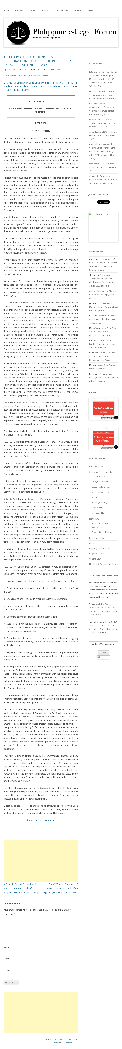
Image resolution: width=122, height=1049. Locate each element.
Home (6, 10)
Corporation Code (97, 607)
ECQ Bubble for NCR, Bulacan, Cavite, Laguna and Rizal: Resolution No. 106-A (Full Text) (102, 95)
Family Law (94, 518)
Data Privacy (95, 614)
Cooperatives (98, 507)
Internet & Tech (96, 543)
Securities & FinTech (101, 486)
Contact (46, 10)
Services (22, 69)
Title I (47, 82)
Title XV (7, 89)
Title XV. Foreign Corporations (41, 820)
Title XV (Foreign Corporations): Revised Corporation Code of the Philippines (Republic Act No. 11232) (59, 888)
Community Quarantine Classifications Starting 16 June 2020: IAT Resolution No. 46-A (103, 180)
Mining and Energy (100, 512)
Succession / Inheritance (103, 532)
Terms (90, 10)
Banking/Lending (99, 502)
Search (77, 10)
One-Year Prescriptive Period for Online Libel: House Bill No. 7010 (102, 167)
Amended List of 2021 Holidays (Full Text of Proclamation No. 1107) (103, 135)
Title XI (48, 86)
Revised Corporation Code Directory (26, 82)
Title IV (69, 82)
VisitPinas (58, 1039)
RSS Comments (67, 1043)
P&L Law (11, 69)
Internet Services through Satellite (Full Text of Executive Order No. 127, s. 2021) (102, 123)
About (32, 10)
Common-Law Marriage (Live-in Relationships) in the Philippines (103, 294)
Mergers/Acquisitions (101, 492)
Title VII (17, 86)
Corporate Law (52, 69)
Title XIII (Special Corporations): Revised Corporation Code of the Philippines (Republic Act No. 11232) (21, 888)
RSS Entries (54, 1043)
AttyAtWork (49, 1039)
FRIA (105, 632)
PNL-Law (19, 10)
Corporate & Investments (100, 472)
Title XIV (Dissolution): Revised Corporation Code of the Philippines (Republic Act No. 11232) (38, 61)
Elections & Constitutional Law (102, 564)
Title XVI (15, 89)
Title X (41, 86)
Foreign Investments (101, 481)
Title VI (9, 86)
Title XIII (65, 86)
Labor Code (104, 604)
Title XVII (25, 89)
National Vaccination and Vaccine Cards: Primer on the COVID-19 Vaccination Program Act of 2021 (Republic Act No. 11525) (103, 151)
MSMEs (95, 497)
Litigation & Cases (97, 553)
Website (7, 970)
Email (7, 958)
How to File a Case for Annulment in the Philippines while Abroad (103, 319)
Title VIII (25, 86)
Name (7, 947)
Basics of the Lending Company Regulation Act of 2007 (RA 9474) (102, 344)
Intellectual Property (98, 538)
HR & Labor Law (96, 466)
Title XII (56, 86)
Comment (9, 914)
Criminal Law (95, 558)
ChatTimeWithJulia (70, 1039)
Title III (62, 82)
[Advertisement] (41, 861)
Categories (62, 10)
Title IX (34, 86)
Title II (54, 82)
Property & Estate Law (99, 548)
